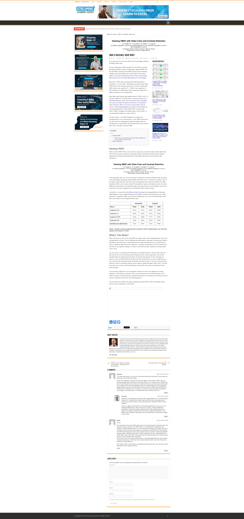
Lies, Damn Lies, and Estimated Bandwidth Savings (159, 101)
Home (93, 1)
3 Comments (145, 58)
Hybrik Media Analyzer (130, 78)
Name (111, 482)
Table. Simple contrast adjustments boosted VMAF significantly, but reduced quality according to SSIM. (130, 138)
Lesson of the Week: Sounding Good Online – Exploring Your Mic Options (120, 364)
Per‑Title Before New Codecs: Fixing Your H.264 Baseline (158, 116)
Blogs (114, 34)
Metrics (137, 58)
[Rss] (157, 2)
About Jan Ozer (123, 1)
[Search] (168, 1)
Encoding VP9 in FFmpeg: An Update (157, 363)
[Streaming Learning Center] (85, 9)
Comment (112, 465)
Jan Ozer (113, 58)
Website (111, 493)
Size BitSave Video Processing (135, 192)
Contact (131, 1)
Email (111, 488)
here (133, 177)
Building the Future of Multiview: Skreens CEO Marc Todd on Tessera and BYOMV (160, 136)
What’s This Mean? (118, 141)
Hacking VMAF (116, 135)
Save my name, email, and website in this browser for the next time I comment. (133, 499)
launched (128, 67)
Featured (99, 1)
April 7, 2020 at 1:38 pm (162, 396)
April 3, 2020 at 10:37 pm (162, 374)
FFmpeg (133, 58)
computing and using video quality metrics (132, 121)
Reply (166, 392)
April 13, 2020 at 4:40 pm (162, 420)
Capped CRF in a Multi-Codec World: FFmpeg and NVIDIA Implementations (159, 83)
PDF (131, 252)
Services (114, 1)
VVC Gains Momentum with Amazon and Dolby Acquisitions (101, 29)
